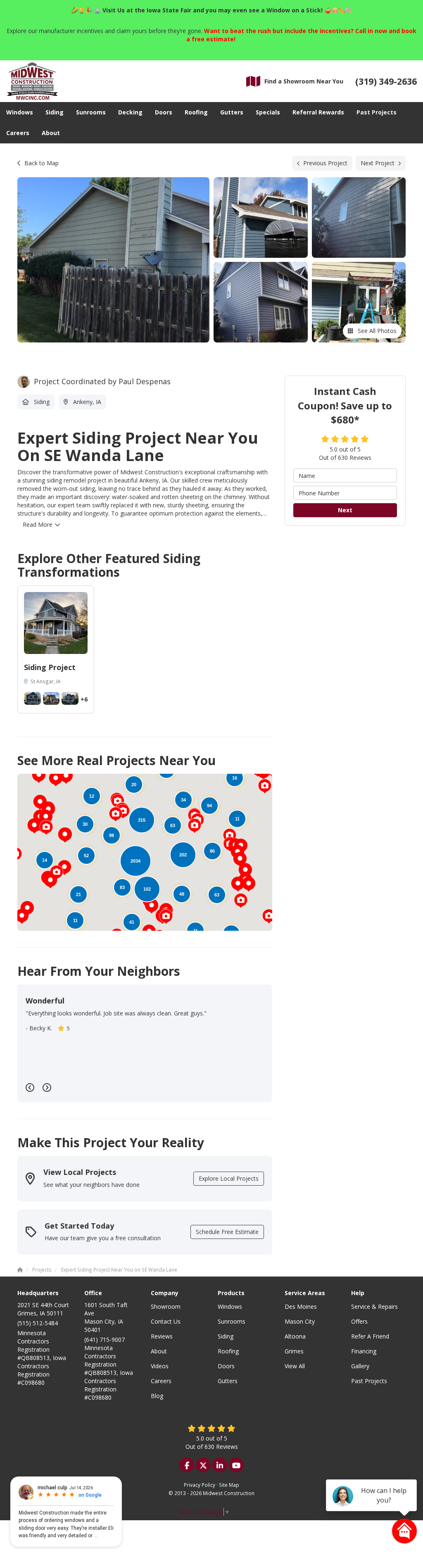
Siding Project (50, 667)
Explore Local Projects (229, 1178)
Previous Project (325, 163)
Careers (161, 1381)
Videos (160, 1366)
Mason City (300, 1321)
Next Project (377, 163)
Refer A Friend (370, 1336)
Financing (363, 1351)
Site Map (229, 1484)
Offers (359, 1321)
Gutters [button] (231, 112)
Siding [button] (54, 112)
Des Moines (301, 1306)
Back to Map (41, 163)
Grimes (294, 1351)
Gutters (228, 1381)
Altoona (295, 1336)
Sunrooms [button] (91, 112)
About (159, 1351)
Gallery (360, 1366)
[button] (248, 884)
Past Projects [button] (376, 112)
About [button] (51, 133)
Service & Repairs (374, 1306)
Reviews (162, 1336)
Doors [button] (163, 112)
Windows (230, 1306)
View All (295, 1366)
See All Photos (376, 331)
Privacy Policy (199, 1484)
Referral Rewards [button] (318, 112)
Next (345, 510)
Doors (226, 1366)
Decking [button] (130, 112)
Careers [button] (17, 133)
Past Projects (369, 1381)
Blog (157, 1396)
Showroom (166, 1306)
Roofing (228, 1351)
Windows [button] (19, 112)
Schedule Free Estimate (227, 1232)
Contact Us (166, 1321)
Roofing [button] (196, 112)
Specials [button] (268, 112)
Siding (225, 1336)
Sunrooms (231, 1321)
